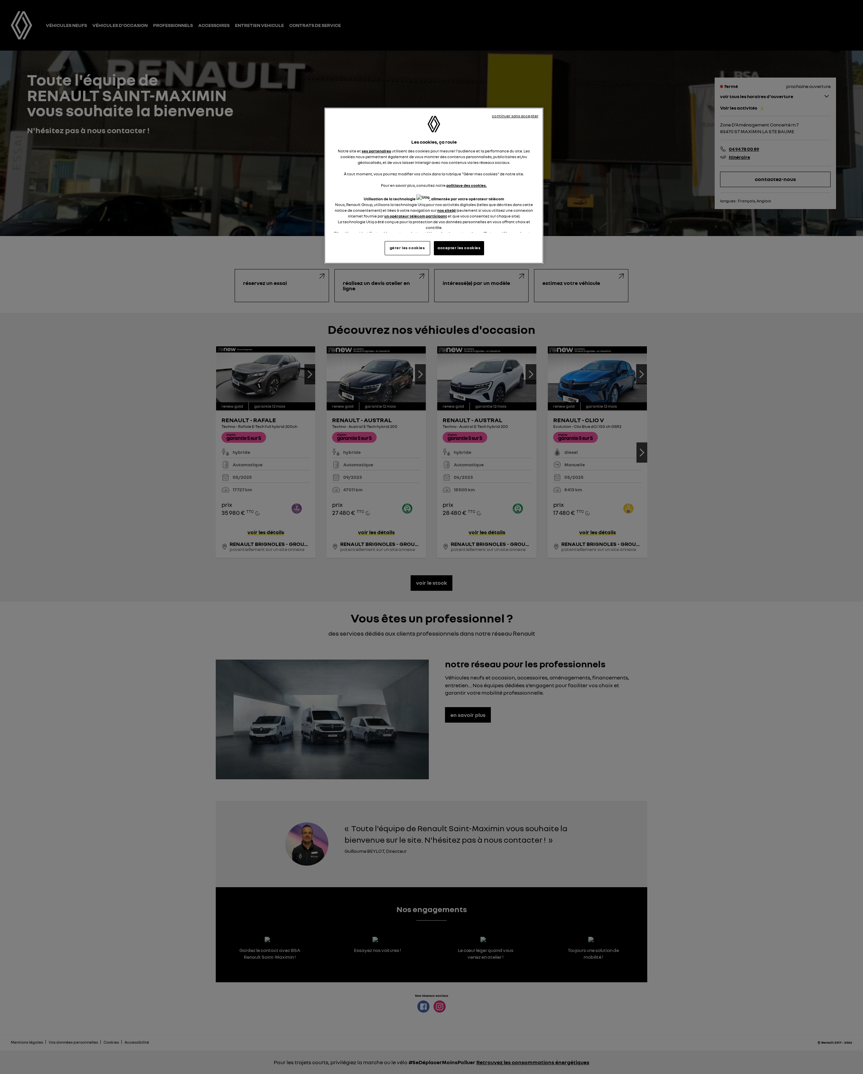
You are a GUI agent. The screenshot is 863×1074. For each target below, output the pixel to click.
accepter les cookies (459, 247)
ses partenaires (376, 151)
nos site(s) (446, 210)
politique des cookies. (466, 185)
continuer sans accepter (515, 116)
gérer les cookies (407, 247)
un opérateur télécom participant (415, 216)
